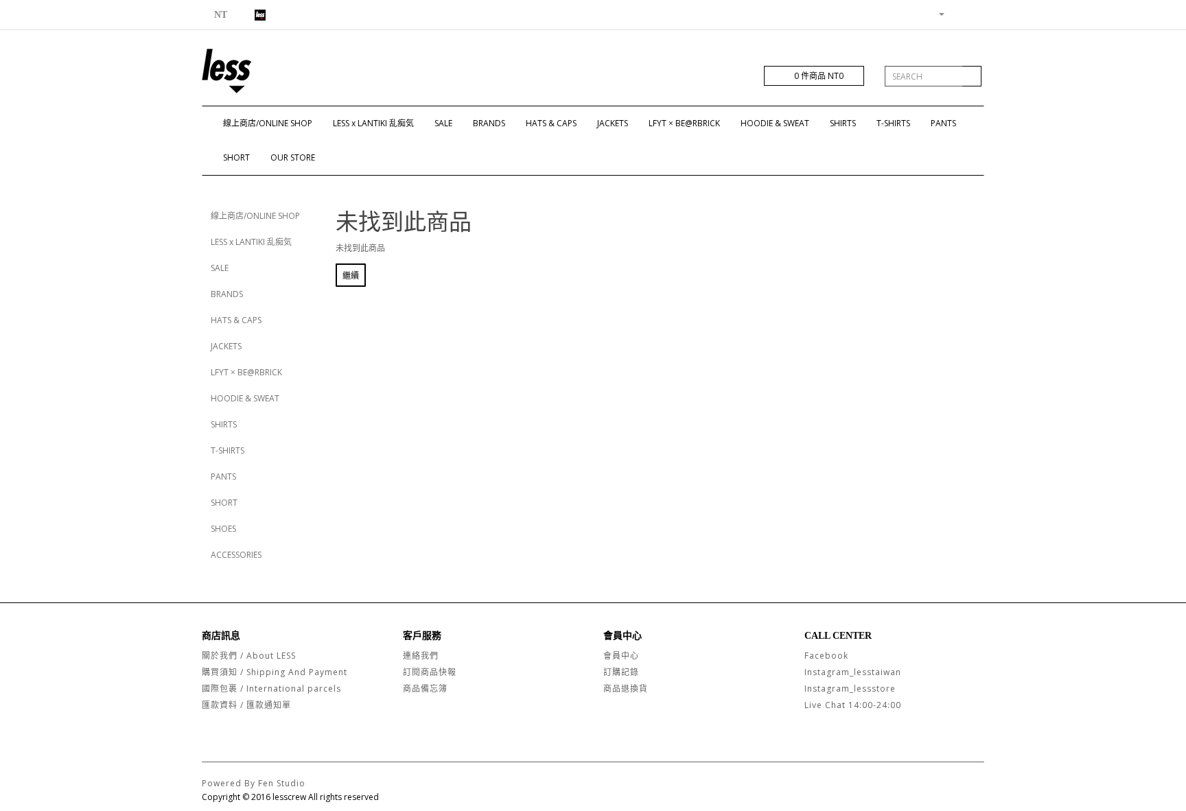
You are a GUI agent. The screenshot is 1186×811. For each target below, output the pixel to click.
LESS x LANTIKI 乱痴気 (373, 123)
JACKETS (612, 123)
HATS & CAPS (551, 123)
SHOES (223, 528)
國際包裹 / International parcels (271, 688)
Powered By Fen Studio (253, 783)
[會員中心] (936, 13)
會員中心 (621, 655)
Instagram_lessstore (850, 688)
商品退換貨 (625, 688)
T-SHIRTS (893, 123)
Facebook (826, 655)
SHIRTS (843, 123)
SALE (443, 123)
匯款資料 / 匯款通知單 (246, 705)
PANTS (943, 123)
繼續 (350, 275)
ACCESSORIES (236, 555)
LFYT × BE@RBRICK (684, 123)
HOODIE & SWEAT (775, 123)
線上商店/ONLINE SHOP (267, 123)
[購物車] (957, 13)
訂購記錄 (621, 672)
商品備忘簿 (425, 688)
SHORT (236, 157)
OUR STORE (292, 157)
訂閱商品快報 (429, 672)
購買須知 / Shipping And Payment (274, 672)
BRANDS (489, 123)
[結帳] (973, 13)
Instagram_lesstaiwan (852, 672)
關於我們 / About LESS (249, 655)
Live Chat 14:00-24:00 (852, 705)
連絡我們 (421, 655)
